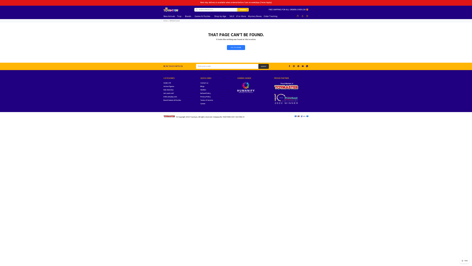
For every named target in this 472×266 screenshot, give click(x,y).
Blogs (202, 86)
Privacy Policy (205, 96)
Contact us (204, 83)
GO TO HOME (236, 47)
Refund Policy (205, 93)
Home (165, 21)
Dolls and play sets (170, 96)
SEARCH (243, 9)
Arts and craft (168, 93)
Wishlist (203, 90)
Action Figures (168, 86)
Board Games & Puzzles (172, 100)
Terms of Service (206, 100)
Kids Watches (168, 90)
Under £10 (167, 83)
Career (202, 103)
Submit (263, 66)
